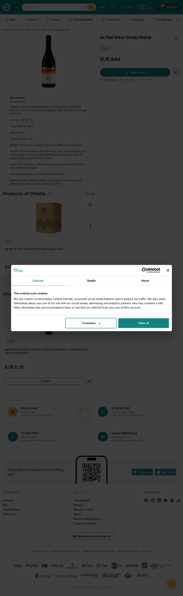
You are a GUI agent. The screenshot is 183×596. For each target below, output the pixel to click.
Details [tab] (91, 280)
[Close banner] (168, 270)
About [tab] (145, 280)
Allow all (143, 323)
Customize (89, 323)
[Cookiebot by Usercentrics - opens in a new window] (144, 270)
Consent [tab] (38, 280)
